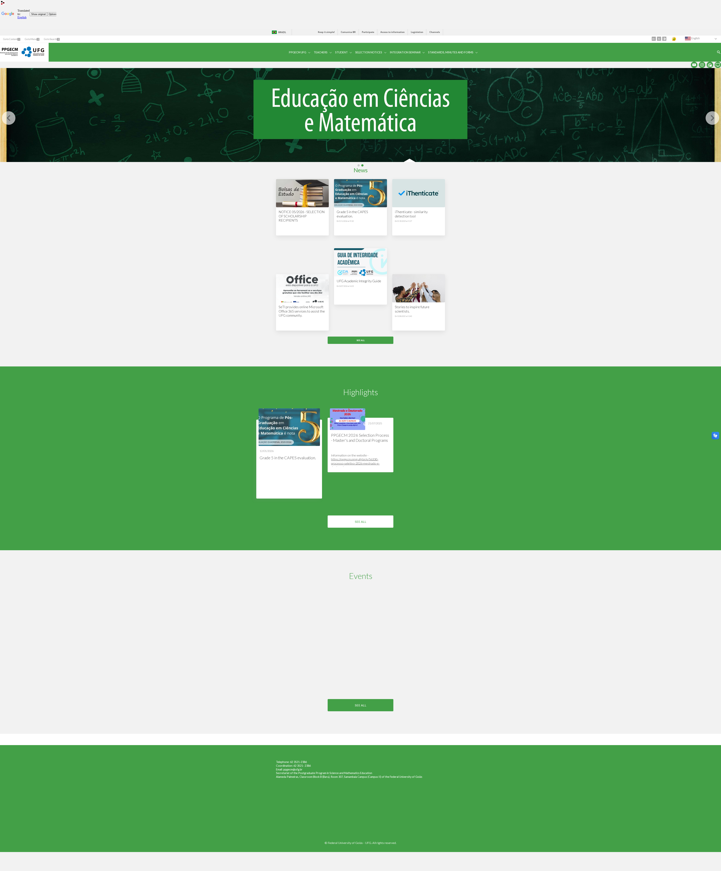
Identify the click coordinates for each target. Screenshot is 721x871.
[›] (712, 118)
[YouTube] (694, 65)
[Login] (3, 3)
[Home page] (9, 57)
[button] (299, 52)
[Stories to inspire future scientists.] (418, 288)
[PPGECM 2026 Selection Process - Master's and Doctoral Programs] (347, 419)
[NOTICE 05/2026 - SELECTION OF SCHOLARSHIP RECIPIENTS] (302, 193)
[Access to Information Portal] (676, 39)
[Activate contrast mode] (664, 39)
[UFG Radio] (710, 65)
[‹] (8, 118)
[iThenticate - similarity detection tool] (418, 193)
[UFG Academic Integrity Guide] (360, 262)
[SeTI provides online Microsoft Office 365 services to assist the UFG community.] (302, 288)
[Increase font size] (654, 39)
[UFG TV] (718, 65)
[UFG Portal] (33, 56)
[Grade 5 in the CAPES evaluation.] (360, 193)
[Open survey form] (718, 52)
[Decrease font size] (659, 39)
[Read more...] (289, 453)
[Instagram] (702, 65)
